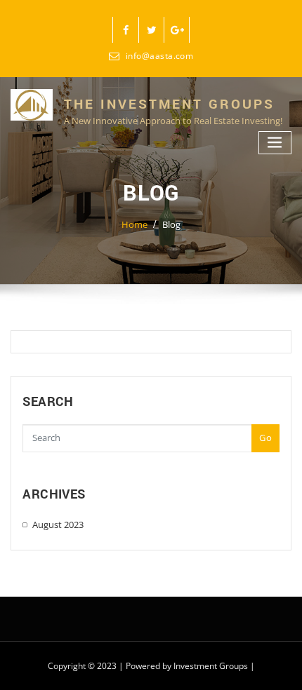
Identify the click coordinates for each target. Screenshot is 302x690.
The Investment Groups (169, 104)
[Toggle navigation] (275, 142)
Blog (171, 224)
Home (134, 224)
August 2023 (58, 524)
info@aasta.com (159, 56)
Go (265, 437)
